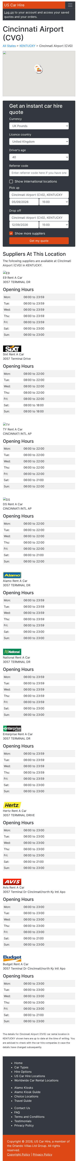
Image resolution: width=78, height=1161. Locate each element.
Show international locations (36, 181)
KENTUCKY (27, 46)
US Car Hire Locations (29, 1076)
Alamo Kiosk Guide (27, 1092)
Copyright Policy (18, 1154)
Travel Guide (23, 1101)
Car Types (21, 1067)
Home (18, 1063)
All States (9, 46)
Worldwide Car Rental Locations (36, 1080)
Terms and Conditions (29, 1116)
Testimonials (22, 1121)
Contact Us (22, 1108)
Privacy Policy (24, 1125)
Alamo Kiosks (23, 1087)
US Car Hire (14, 5)
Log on (9, 12)
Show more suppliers (30, 233)
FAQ (17, 1112)
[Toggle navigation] (70, 5)
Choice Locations (26, 1096)
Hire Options (23, 1071)
